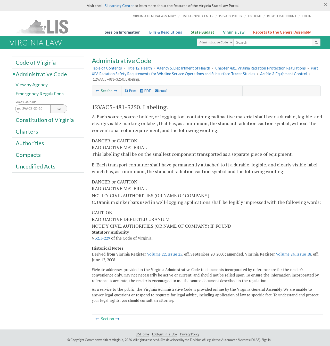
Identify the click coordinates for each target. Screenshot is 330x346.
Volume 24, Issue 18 (293, 254)
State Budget (202, 32)
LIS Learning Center (118, 5)
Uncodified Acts (35, 166)
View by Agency (31, 84)
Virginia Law (233, 32)
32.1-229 (102, 238)
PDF (147, 91)
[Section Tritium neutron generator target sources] (97, 91)
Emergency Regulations (39, 93)
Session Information (123, 32)
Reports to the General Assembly (282, 32)
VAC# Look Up (25, 101)
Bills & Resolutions (165, 32)
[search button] (316, 42)
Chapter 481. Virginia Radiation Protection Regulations (260, 68)
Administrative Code (41, 74)
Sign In (266, 340)
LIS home (255, 16)
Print (132, 91)
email (163, 91)
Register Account (281, 16)
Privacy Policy (231, 16)
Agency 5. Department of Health (183, 68)
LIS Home (142, 334)
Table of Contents (107, 68)
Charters (27, 131)
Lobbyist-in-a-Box (164, 334)
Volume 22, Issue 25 (164, 254)
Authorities (30, 143)
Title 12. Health (139, 68)
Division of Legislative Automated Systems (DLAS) (225, 340)
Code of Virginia (36, 62)
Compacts (28, 154)
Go (58, 109)
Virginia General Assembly (154, 16)
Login (306, 16)
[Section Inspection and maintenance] (116, 91)
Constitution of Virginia (45, 119)
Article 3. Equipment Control (283, 74)
